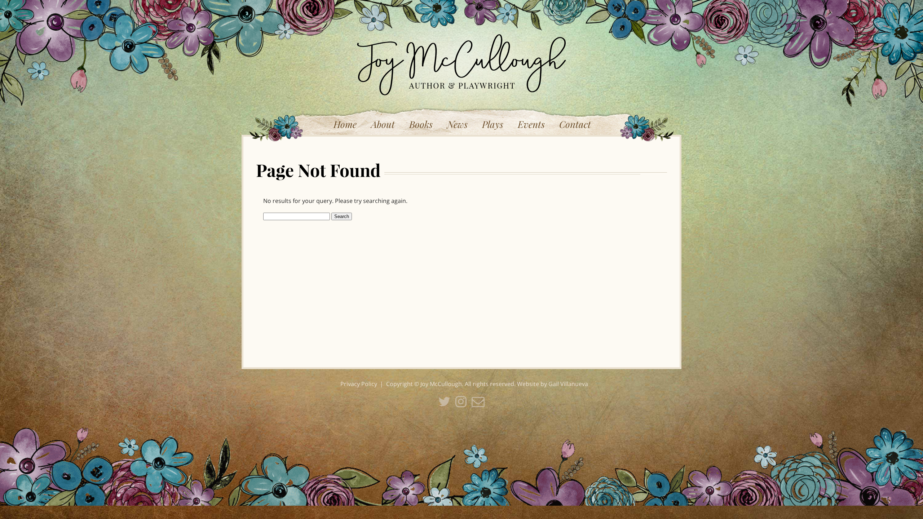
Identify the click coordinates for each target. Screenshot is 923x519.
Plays (492, 124)
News (457, 124)
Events (531, 124)
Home (345, 124)
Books (421, 124)
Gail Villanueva (568, 384)
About (383, 124)
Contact (575, 124)
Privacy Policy (358, 384)
